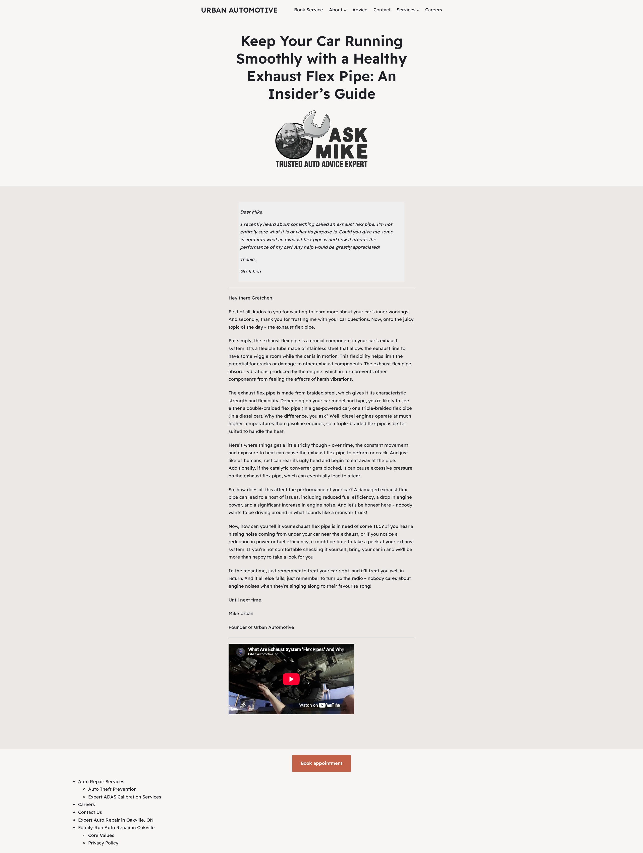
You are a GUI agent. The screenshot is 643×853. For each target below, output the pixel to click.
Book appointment (321, 763)
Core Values (101, 835)
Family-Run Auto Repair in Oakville (116, 827)
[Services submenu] (417, 10)
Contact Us (90, 812)
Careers (86, 804)
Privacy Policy (103, 843)
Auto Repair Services (101, 781)
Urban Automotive (239, 10)
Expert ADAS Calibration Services (124, 797)
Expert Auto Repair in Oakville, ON (115, 820)
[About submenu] (345, 10)
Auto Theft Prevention (112, 789)
